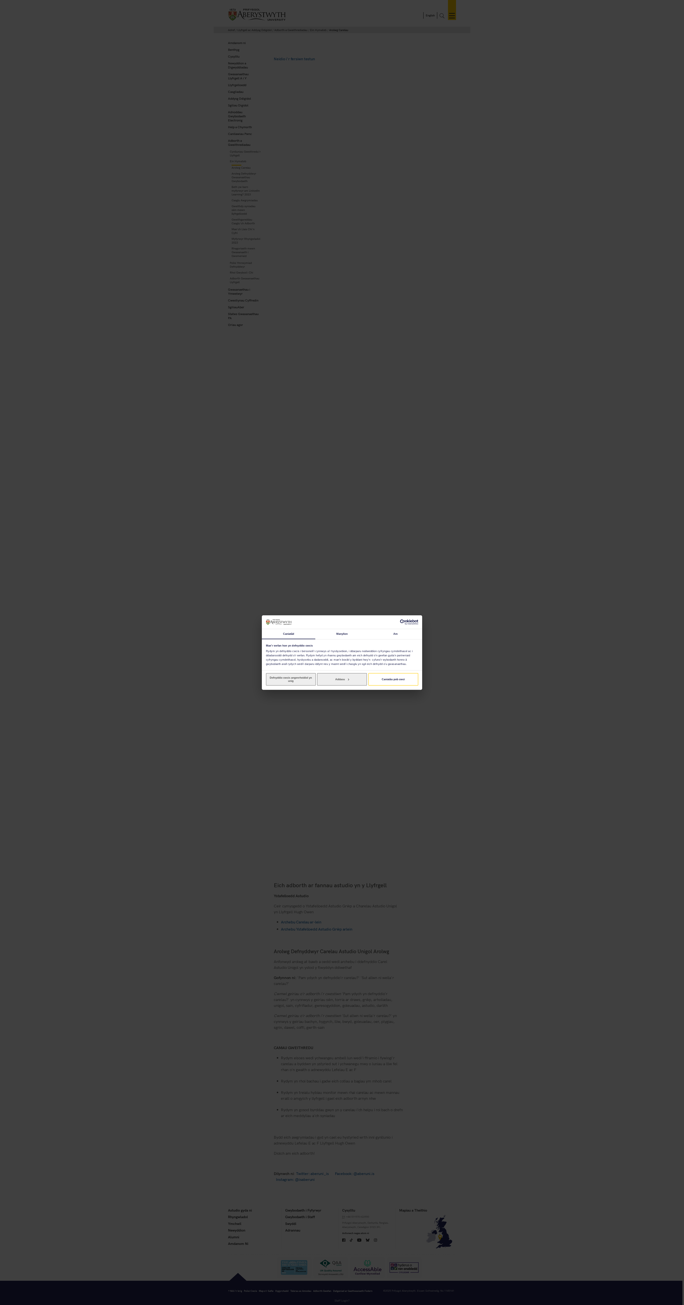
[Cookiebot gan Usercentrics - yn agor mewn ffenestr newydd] (402, 622)
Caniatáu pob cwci (393, 679)
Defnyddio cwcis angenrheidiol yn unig (291, 679)
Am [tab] (395, 633)
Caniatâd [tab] (288, 633)
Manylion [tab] (342, 633)
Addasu (340, 679)
